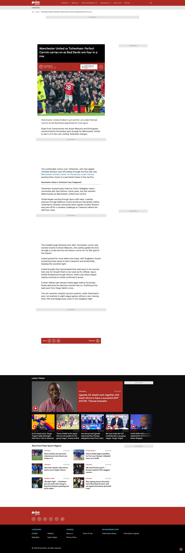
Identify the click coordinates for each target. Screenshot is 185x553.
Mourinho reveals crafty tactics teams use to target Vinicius (56, 469)
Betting (74, 3)
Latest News (36, 7)
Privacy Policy (71, 537)
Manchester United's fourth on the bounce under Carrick (67, 174)
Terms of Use (87, 533)
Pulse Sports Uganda (131, 533)
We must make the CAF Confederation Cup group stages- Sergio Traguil (116, 436)
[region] (92, 427)
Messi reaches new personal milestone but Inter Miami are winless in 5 (55, 456)
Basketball (35, 537)
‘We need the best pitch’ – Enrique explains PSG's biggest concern (98, 470)
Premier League (49, 478)
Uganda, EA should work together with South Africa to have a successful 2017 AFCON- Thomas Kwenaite (99, 397)
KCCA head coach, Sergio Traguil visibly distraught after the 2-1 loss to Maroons (43, 436)
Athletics (51, 533)
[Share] (101, 67)
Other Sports (90, 450)
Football (64, 3)
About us (69, 533)
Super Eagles (52, 537)
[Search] (151, 3)
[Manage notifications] (180, 549)
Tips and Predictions (88, 3)
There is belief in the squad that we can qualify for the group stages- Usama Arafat (67, 436)
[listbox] (92, 427)
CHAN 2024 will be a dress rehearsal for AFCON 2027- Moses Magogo (141, 436)
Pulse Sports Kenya (109, 533)
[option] (43, 427)
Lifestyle (127, 3)
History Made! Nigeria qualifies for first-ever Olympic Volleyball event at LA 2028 (98, 456)
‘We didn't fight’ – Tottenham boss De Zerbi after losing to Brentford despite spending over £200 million (56, 485)
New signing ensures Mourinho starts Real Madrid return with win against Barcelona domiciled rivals (98, 485)
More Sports (104, 3)
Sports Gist (118, 3)
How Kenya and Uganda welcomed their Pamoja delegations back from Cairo (92, 436)
